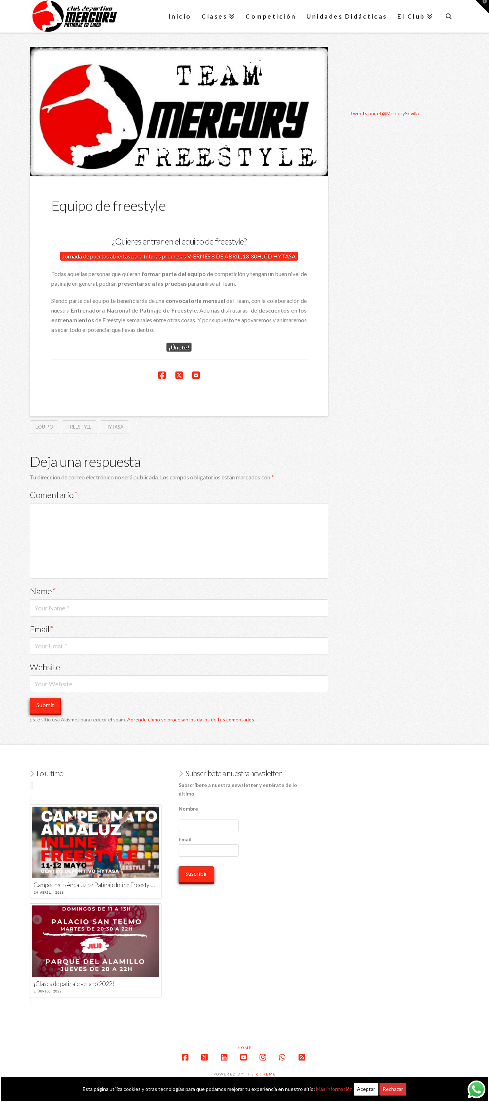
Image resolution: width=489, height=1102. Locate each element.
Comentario (54, 494)
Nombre (188, 809)
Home (245, 1047)
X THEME (266, 1074)
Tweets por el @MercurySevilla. (385, 113)
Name (43, 591)
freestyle (79, 427)
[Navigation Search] (448, 16)
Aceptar (366, 1089)
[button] (482, 7)
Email (42, 629)
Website (45, 667)
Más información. (335, 1089)
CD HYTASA (280, 256)
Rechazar (393, 1089)
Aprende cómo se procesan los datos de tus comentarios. (191, 719)
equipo (44, 427)
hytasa (115, 427)
